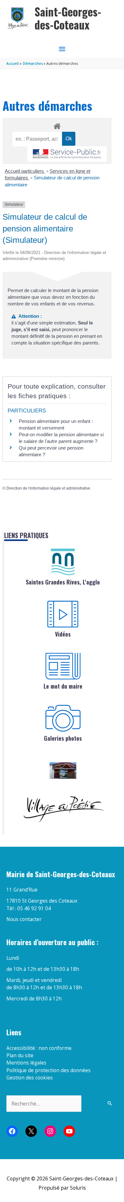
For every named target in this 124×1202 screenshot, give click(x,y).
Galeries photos (63, 738)
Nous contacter (24, 919)
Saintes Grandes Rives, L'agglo (63, 582)
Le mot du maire (63, 686)
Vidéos (63, 634)
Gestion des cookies (29, 1077)
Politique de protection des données (48, 1070)
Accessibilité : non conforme (39, 1048)
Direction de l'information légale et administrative (48, 488)
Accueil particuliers (25, 171)
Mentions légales (26, 1062)
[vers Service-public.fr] (67, 154)
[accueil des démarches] (57, 125)
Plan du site (19, 1055)
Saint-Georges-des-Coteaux (68, 18)
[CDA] (63, 562)
